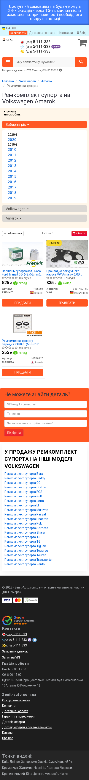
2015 (12, 176)
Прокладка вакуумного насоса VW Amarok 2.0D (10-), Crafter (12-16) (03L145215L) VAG (63, 272)
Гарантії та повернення (18, 716)
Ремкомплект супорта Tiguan (25, 546)
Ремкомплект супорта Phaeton (26, 519)
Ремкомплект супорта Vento (25, 564)
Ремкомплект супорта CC (22, 482)
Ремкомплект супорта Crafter (25, 487)
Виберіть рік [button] (16, 124)
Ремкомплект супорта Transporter (29, 559)
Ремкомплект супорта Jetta (24, 501)
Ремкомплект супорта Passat (25, 514)
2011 (12, 155)
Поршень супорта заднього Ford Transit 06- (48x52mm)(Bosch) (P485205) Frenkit (21, 272)
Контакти (66, 32)
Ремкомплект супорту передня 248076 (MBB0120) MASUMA (21, 342)
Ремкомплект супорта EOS (23, 492)
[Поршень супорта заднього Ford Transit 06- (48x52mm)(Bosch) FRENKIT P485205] (22, 253)
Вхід (82, 32)
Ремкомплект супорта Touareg (26, 550)
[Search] (81, 62)
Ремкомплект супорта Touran (25, 555)
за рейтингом (12, 233)
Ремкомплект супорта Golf (23, 496)
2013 (12, 165)
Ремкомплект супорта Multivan (26, 510)
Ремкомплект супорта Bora (24, 473)
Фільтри (80, 233)
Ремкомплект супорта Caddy (25, 478)
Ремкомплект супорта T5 (22, 537)
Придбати (22, 303)
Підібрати (14, 432)
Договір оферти (13, 722)
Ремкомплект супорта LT (22, 505)
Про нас (7, 738)
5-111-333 (38, 42)
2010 (12, 149)
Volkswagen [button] (16, 209)
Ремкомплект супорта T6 (22, 541)
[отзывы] (19, 620)
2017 (12, 187)
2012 (12, 160)
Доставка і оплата (42, 32)
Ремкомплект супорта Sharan (25, 532)
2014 (12, 171)
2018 (12, 192)
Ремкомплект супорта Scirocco (26, 528)
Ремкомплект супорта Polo (24, 523)
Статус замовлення (16, 700)
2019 (12, 198)
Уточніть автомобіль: (12, 112)
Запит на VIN (18, 32)
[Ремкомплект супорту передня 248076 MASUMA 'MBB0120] (22, 323)
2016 (12, 182)
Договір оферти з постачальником (27, 727)
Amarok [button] (12, 218)
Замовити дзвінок (15, 651)
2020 (12, 139)
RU (14, 28)
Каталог (8, 732)
